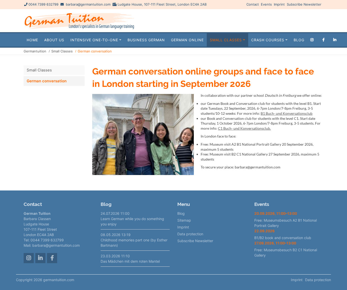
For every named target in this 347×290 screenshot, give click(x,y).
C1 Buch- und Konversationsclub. (244, 128)
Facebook (324, 40)
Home (32, 40)
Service (309, 20)
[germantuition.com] (79, 29)
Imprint (279, 4)
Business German (146, 40)
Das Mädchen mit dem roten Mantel (130, 261)
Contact (252, 4)
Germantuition (35, 51)
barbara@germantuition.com (88, 4)
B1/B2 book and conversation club (282, 238)
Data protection (190, 234)
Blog (299, 40)
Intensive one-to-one (94, 40)
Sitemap (184, 220)
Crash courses (267, 40)
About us (54, 40)
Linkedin (336, 40)
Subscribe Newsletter (304, 4)
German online (187, 40)
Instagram (313, 40)
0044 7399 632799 (43, 4)
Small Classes (226, 40)
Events (266, 4)
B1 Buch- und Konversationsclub (286, 113)
